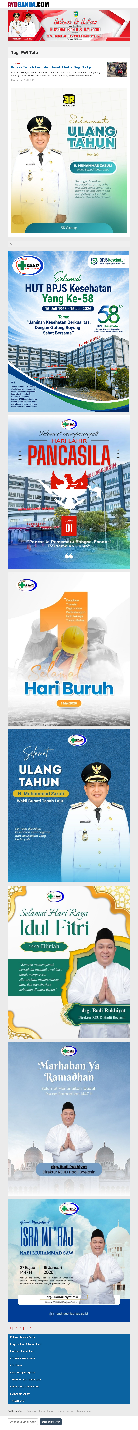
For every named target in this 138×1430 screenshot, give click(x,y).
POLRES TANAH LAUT (22, 1358)
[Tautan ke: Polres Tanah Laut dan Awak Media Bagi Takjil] (117, 68)
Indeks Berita (46, 1410)
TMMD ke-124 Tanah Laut (25, 1379)
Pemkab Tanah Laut (22, 1351)
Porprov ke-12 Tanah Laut (26, 1344)
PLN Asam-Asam (20, 1393)
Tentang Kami (84, 1410)
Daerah (15, 79)
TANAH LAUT (19, 63)
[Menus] (128, 4)
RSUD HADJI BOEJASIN (22, 1372)
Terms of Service (64, 1410)
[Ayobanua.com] (28, 4)
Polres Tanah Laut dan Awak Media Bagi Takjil (51, 67)
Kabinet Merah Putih (22, 1337)
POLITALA (16, 1365)
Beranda (31, 1410)
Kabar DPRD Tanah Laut (24, 1386)
